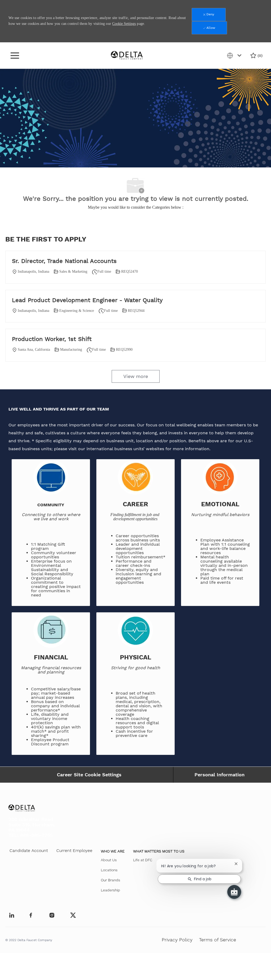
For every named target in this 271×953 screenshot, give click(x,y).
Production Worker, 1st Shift (52, 339)
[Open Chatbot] (234, 892)
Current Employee (74, 851)
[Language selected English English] (235, 55)
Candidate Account (29, 851)
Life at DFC (142, 860)
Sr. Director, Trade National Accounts (64, 261)
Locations (109, 870)
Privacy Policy (177, 939)
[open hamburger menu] (14, 55)
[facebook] (11, 915)
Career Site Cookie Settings (89, 774)
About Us (109, 860)
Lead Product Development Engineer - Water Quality (87, 300)
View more (135, 376)
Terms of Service (217, 939)
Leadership (110, 890)
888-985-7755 (36, 835)
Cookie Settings (124, 24)
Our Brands (110, 880)
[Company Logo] (127, 55)
